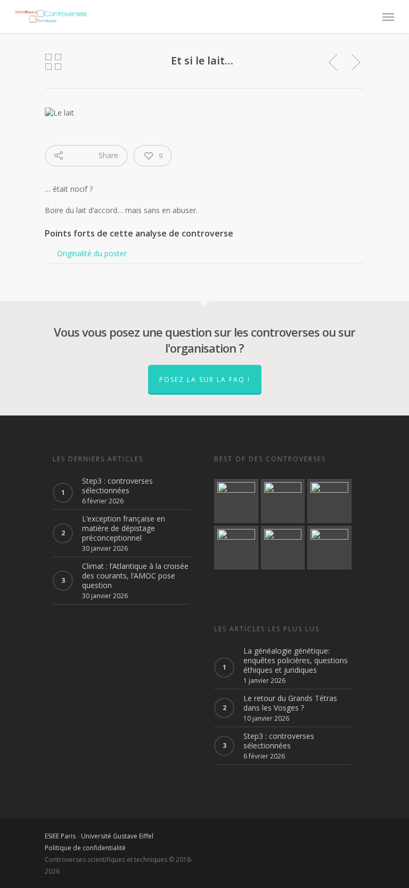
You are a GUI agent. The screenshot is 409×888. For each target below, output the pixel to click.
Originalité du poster (92, 253)
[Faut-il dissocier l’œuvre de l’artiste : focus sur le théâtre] (283, 548)
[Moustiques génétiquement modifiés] (329, 501)
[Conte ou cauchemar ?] (283, 501)
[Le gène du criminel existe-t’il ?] (236, 501)
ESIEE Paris (60, 836)
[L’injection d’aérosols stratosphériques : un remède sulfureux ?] (236, 548)
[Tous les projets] (53, 62)
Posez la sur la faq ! (204, 379)
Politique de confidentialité (85, 847)
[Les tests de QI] (329, 548)
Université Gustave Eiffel (117, 836)
